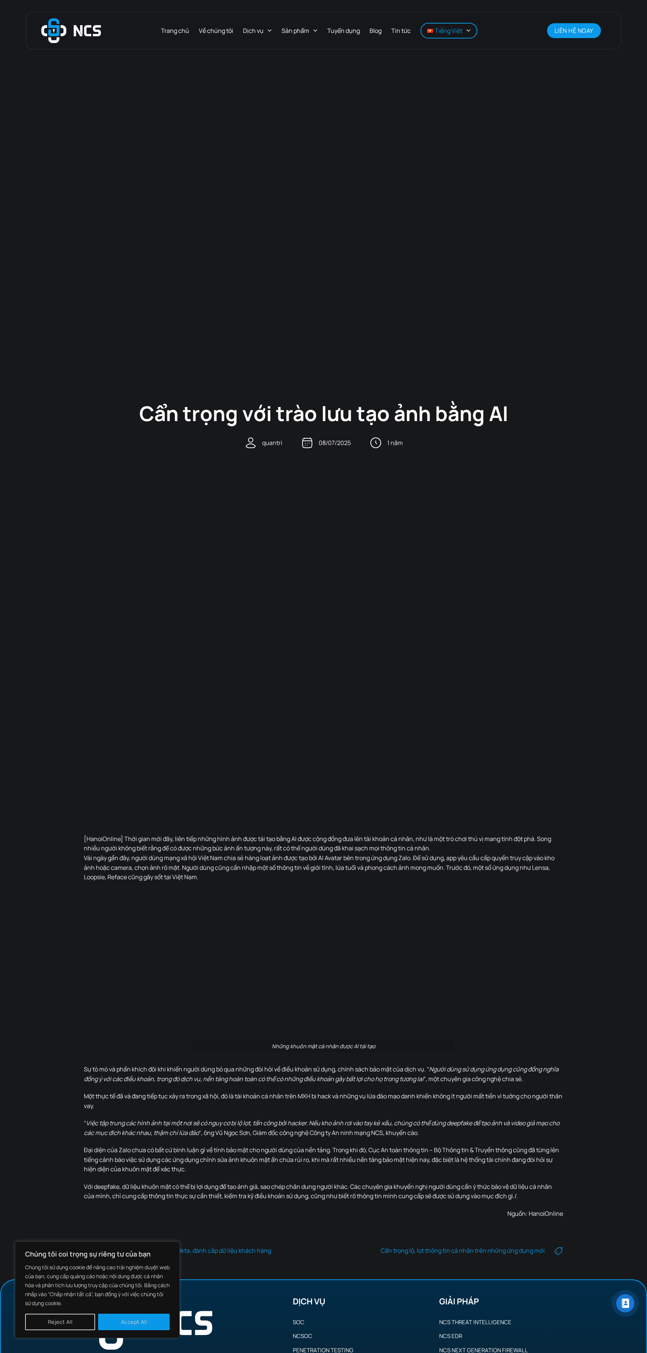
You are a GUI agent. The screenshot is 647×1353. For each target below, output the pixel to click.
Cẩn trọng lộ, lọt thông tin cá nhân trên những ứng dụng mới (463, 1250)
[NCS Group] (71, 30)
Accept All (134, 1321)
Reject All (60, 1321)
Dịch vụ (253, 31)
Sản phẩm (295, 31)
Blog (376, 31)
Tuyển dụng (343, 31)
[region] (97, 1290)
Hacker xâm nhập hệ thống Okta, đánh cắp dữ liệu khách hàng (187, 1250)
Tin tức (401, 31)
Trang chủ (175, 31)
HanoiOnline (546, 1213)
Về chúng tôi (216, 31)
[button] (531, 30)
